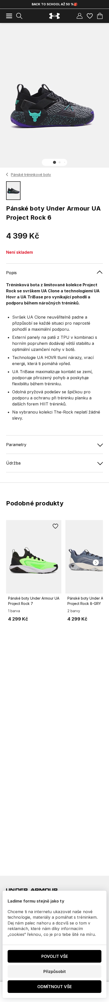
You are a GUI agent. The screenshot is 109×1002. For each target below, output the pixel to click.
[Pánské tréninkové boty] (7, 174)
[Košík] (100, 16)
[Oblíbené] (90, 16)
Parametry (16, 444)
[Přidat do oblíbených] (55, 526)
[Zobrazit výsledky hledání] (19, 16)
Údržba (13, 463)
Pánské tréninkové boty (31, 174)
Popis (11, 272)
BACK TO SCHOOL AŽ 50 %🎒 (55, 4)
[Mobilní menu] (9, 16)
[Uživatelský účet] (80, 16)
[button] (54, 162)
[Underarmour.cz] (54, 16)
